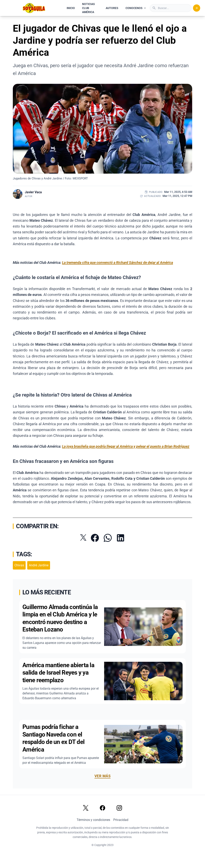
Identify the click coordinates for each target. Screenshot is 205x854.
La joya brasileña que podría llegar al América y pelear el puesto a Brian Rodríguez (125, 446)
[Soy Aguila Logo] (34, 8)
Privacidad (120, 820)
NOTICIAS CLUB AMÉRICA (88, 8)
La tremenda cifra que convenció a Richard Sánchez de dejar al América (117, 262)
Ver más (102, 776)
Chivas (19, 565)
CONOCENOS (134, 8)
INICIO (71, 8)
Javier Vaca (33, 192)
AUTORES (112, 8)
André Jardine (38, 565)
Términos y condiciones (93, 820)
